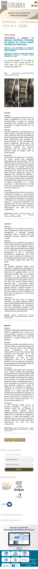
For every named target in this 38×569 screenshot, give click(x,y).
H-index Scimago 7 (12, 515)
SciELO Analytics (11, 520)
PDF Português (19, 440)
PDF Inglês (9, 440)
